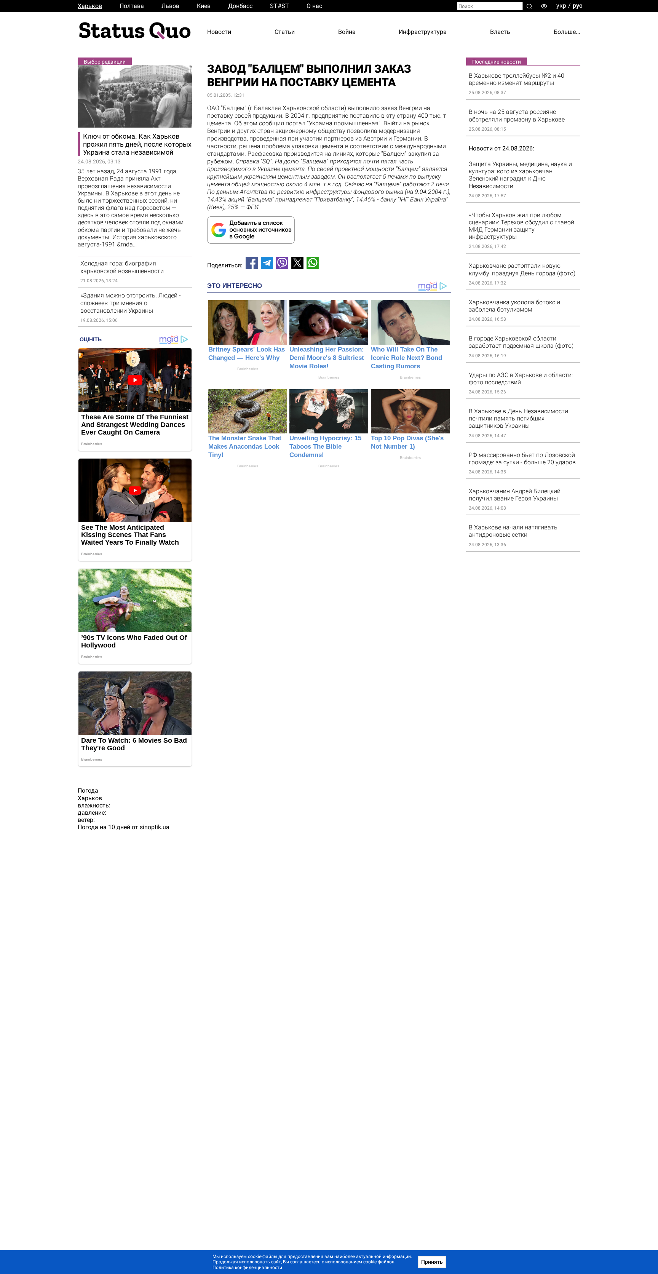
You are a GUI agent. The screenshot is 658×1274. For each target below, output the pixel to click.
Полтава (132, 6)
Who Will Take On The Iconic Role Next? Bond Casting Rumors (406, 358)
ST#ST (279, 6)
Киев (204, 6)
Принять (432, 1262)
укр (561, 5)
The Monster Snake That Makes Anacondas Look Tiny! (244, 447)
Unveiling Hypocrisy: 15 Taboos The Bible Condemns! (325, 447)
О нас (314, 6)
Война (347, 31)
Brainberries (247, 369)
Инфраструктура (423, 31)
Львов (170, 6)
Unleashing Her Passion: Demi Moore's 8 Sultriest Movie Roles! (326, 358)
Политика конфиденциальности (247, 1267)
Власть (500, 31)
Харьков (90, 6)
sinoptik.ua (154, 827)
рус (577, 5)
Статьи (285, 31)
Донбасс (240, 6)
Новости (219, 31)
